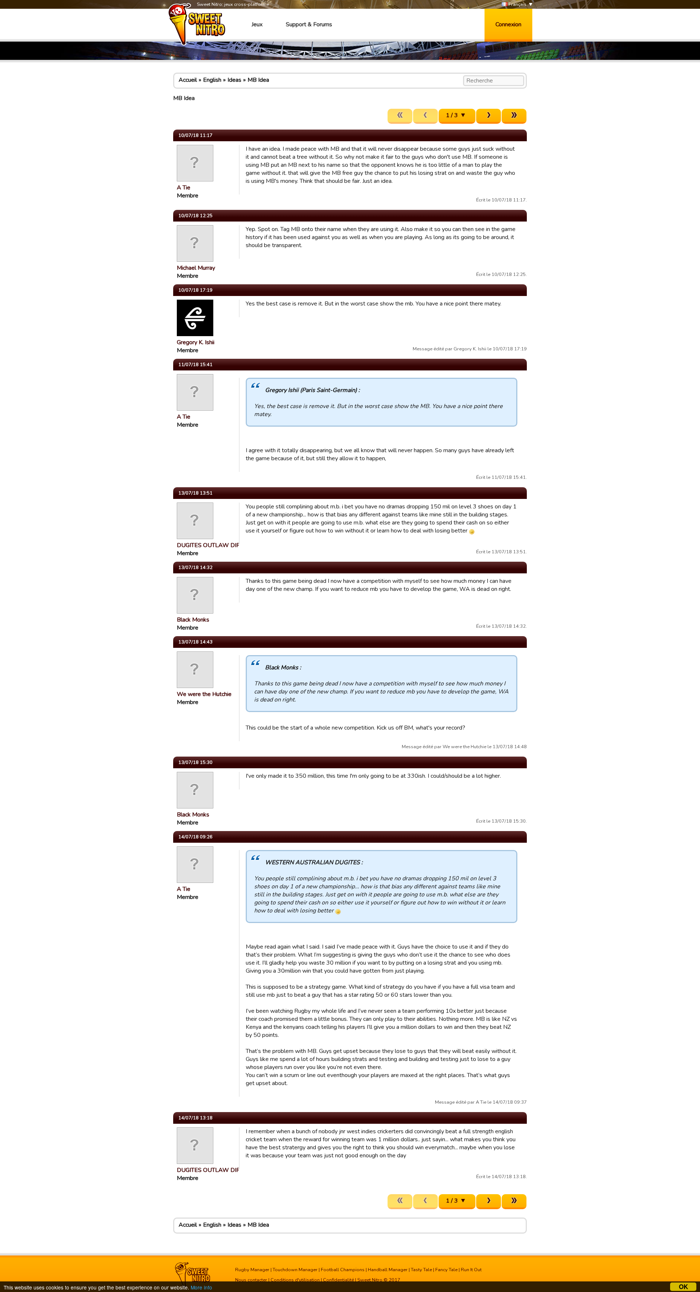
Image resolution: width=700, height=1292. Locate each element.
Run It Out (471, 1269)
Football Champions (343, 1269)
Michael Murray (196, 268)
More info (201, 1287)
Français (517, 4)
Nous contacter (251, 1280)
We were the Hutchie (204, 694)
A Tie (183, 188)
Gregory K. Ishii (195, 342)
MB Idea (258, 80)
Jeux (257, 24)
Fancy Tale (446, 1269)
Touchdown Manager (295, 1269)
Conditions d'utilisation (295, 1280)
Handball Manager (388, 1269)
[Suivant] (488, 116)
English (212, 80)
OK (683, 1287)
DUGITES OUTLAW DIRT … (213, 545)
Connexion (508, 24)
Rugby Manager (252, 1269)
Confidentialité (338, 1280)
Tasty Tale (421, 1269)
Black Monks (193, 620)
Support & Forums (309, 24)
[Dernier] (514, 116)
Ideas (234, 80)
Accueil (188, 80)
